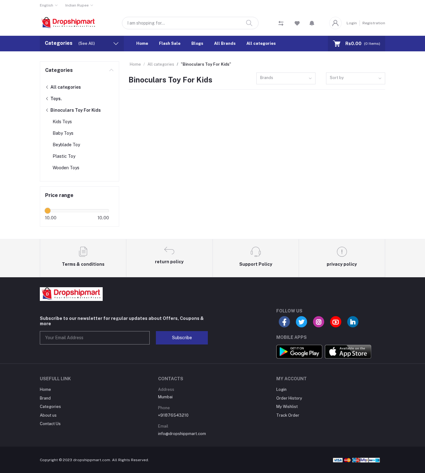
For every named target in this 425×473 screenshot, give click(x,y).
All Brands (225, 43)
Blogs (197, 43)
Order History (289, 398)
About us (48, 415)
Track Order (287, 415)
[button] (312, 23)
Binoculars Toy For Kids (75, 110)
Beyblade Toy (66, 144)
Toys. (55, 98)
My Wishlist (287, 406)
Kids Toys (62, 121)
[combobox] (285, 79)
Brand (45, 398)
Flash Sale (169, 43)
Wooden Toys (66, 167)
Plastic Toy (64, 156)
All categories (261, 43)
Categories (59, 70)
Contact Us (50, 423)
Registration (373, 23)
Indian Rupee (77, 5)
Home (142, 43)
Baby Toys (63, 133)
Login (352, 23)
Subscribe (182, 337)
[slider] (47, 211)
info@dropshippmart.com (182, 433)
